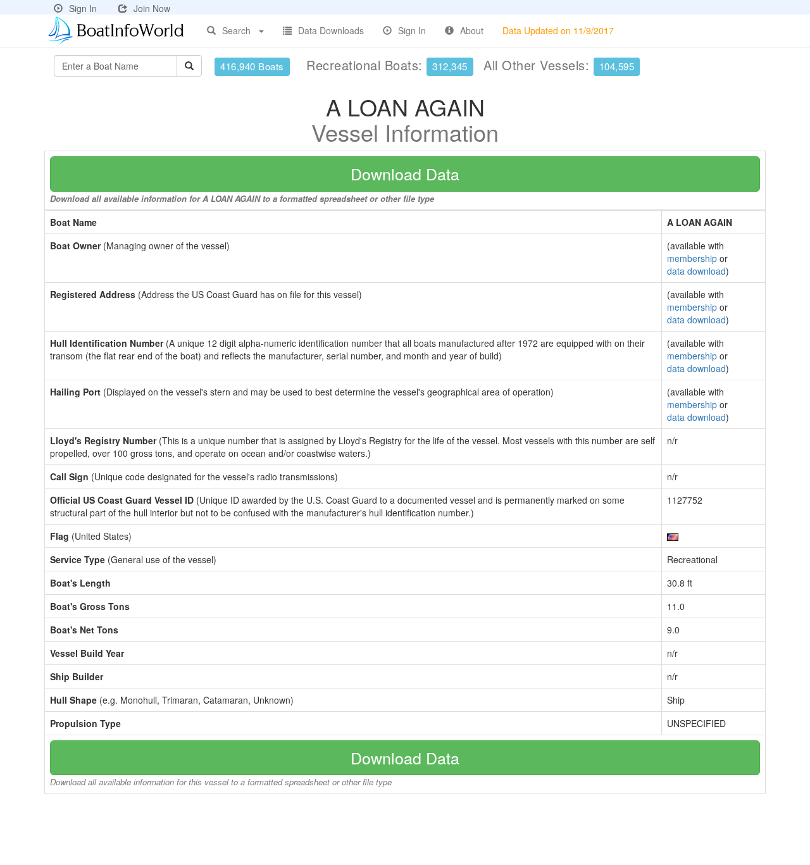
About (471, 30)
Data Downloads (331, 30)
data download (696, 270)
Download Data (405, 173)
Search (236, 30)
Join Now (152, 8)
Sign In (83, 8)
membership (692, 258)
